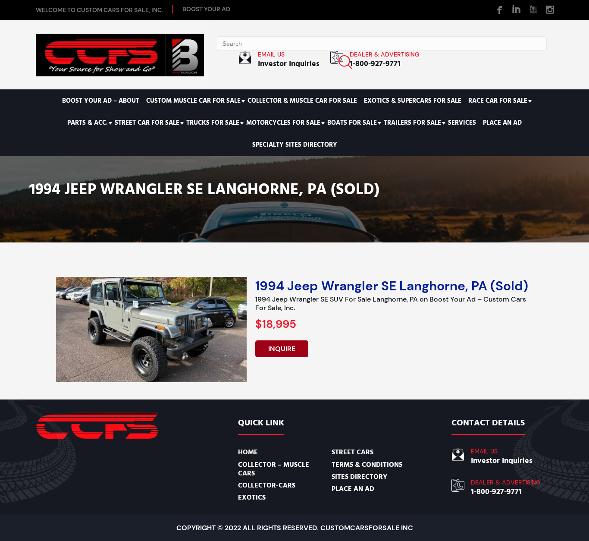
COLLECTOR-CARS (266, 485)
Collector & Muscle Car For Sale (302, 100)
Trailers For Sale (412, 122)
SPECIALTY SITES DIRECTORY (294, 144)
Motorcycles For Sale (283, 122)
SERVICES (462, 122)
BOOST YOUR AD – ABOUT (100, 100)
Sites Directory (359, 476)
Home (248, 452)
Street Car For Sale (147, 122)
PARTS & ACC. (87, 122)
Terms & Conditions (367, 464)
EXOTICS (252, 497)
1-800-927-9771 (375, 63)
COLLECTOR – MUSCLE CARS (273, 469)
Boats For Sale (352, 122)
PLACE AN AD (502, 122)
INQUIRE (281, 348)
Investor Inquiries (289, 63)
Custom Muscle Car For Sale (193, 100)
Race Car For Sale (497, 100)
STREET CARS (352, 452)
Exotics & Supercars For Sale (412, 100)
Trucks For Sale (212, 122)
